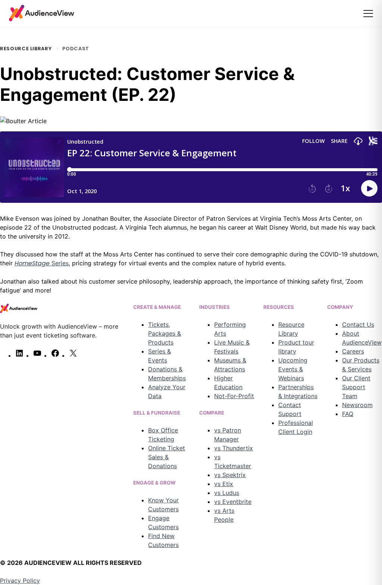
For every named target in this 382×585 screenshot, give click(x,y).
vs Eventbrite (232, 501)
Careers (353, 351)
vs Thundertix (233, 448)
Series (42, 263)
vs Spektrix (230, 475)
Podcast (75, 48)
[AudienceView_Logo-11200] (41, 13)
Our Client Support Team (356, 387)
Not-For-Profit (234, 396)
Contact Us (358, 324)
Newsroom (357, 405)
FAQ (347, 414)
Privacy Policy (20, 580)
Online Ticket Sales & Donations (166, 457)
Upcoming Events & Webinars (292, 369)
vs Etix (223, 484)
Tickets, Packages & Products (164, 333)
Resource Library (25, 48)
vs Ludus (226, 492)
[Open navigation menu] (368, 13)
